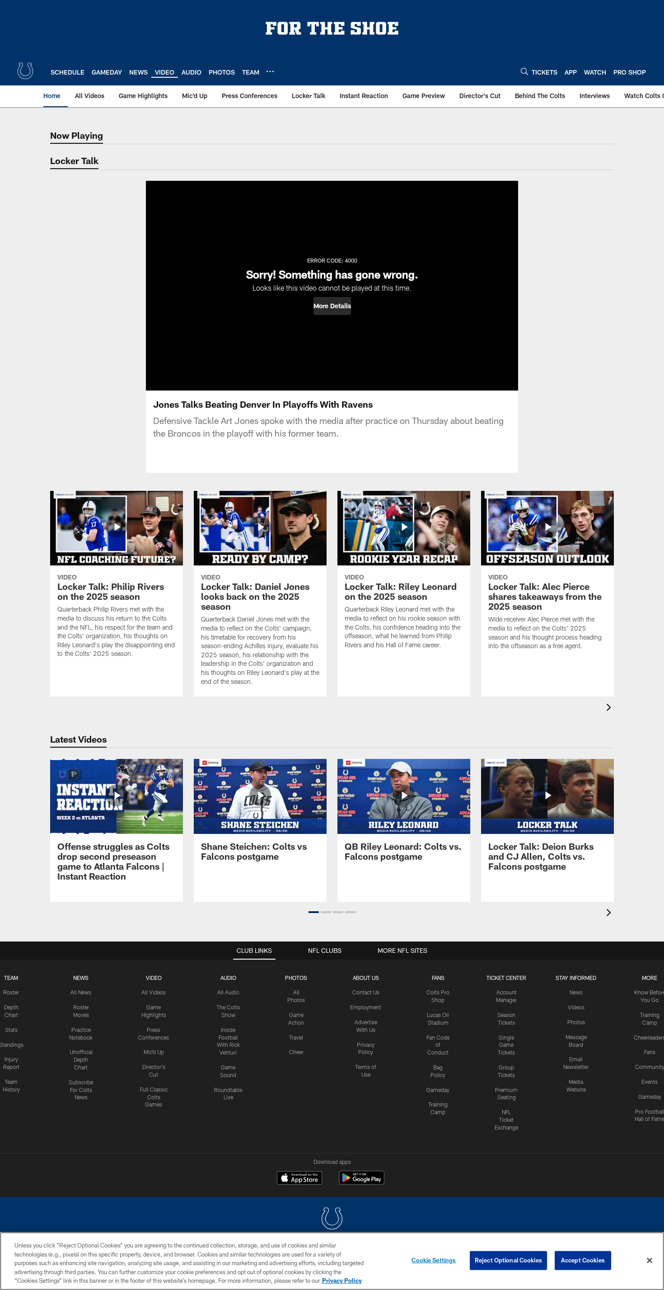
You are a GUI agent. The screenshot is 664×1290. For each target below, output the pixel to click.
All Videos (153, 992)
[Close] (649, 1261)
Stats (11, 1029)
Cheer (296, 1052)
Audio (228, 978)
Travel (296, 1037)
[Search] (524, 71)
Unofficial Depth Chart (81, 1059)
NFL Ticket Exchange (506, 1119)
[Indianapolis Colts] (332, 1219)
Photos (296, 978)
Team (11, 978)
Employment (365, 1007)
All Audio (228, 992)
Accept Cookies (583, 1260)
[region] (332, 1261)
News (81, 978)
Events (649, 1081)
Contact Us (365, 992)
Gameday (437, 1090)
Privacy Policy (342, 1280)
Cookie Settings (433, 1260)
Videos (576, 1007)
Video (154, 978)
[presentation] (610, 708)
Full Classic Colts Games (154, 1097)
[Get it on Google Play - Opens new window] (361, 1182)
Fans (649, 1052)
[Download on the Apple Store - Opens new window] (299, 1178)
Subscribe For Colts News (81, 1090)
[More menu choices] (270, 71)
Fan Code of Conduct (437, 1045)
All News (80, 992)
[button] (332, 306)
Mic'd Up (154, 1052)
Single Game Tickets (506, 1045)
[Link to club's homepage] (25, 71)
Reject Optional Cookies (508, 1260)
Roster (11, 992)
